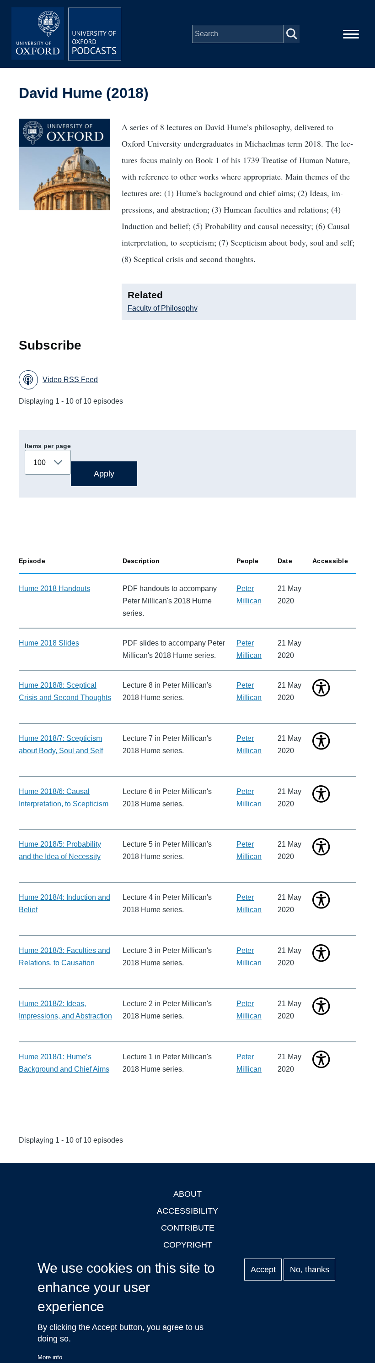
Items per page (48, 445)
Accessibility (187, 1210)
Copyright (187, 1244)
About (187, 1194)
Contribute (187, 1227)
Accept (263, 1269)
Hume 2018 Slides (49, 643)
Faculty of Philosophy (163, 308)
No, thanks (309, 1269)
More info (50, 1357)
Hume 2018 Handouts (54, 588)
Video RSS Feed (70, 379)
